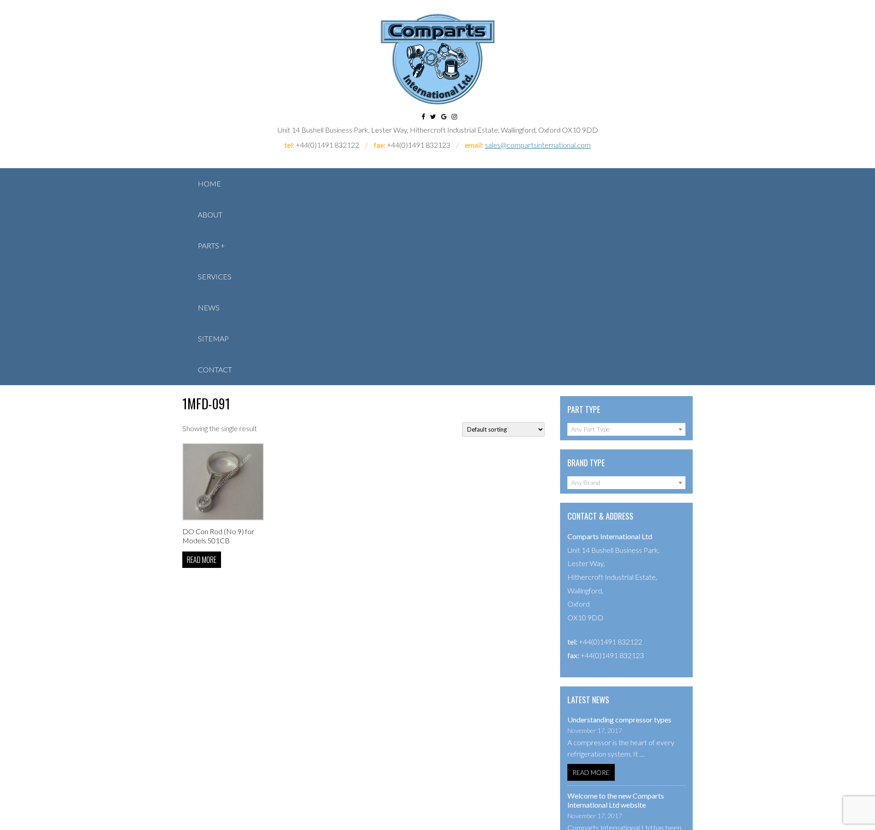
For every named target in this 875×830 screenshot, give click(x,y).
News (209, 307)
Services (215, 276)
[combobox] (626, 429)
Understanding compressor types (619, 719)
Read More (590, 772)
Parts (208, 245)
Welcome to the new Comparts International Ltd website (615, 800)
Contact (215, 369)
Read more (201, 559)
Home (209, 183)
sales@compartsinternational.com (538, 144)
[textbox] (626, 429)
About (210, 214)
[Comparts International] (437, 59)
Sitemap (213, 338)
